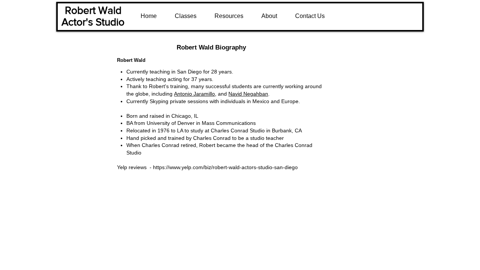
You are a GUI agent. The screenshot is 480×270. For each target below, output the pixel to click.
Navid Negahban (248, 94)
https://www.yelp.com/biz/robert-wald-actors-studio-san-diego (225, 167)
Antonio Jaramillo (194, 94)
